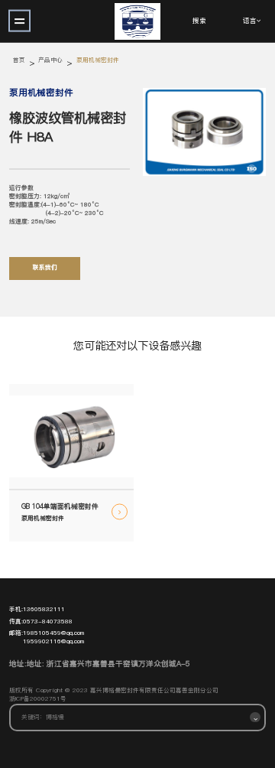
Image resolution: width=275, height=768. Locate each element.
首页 (19, 60)
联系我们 (45, 267)
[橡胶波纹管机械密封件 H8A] (204, 132)
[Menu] (19, 21)
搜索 (199, 21)
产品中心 (50, 60)
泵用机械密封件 (97, 60)
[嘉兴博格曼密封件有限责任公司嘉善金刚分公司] (137, 21)
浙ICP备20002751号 (37, 699)
